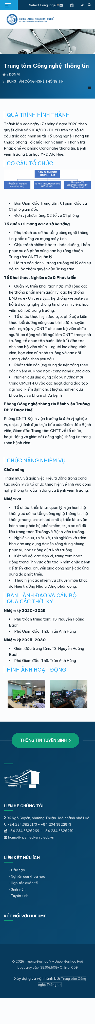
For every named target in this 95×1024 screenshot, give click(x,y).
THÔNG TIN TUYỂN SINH (44, 740)
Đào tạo (18, 870)
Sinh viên (18, 889)
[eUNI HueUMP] (82, 5)
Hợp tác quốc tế (24, 882)
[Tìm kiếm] (89, 5)
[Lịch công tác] (72, 5)
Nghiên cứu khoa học (28, 876)
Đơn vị (14, 74)
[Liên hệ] (61, 5)
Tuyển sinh (19, 895)
